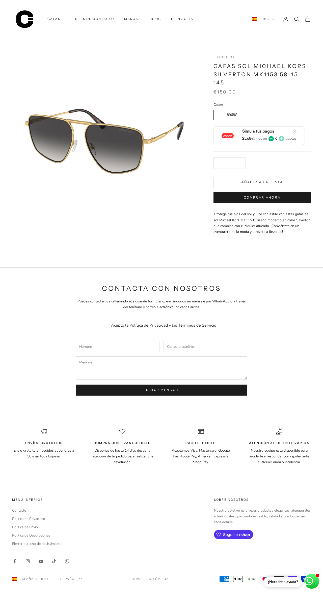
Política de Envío (25, 527)
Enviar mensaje (161, 390)
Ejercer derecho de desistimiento (37, 543)
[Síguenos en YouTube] (40, 561)
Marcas (132, 19)
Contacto (19, 510)
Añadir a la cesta (262, 182)
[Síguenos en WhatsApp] (67, 561)
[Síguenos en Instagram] (27, 561)
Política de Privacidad (148, 325)
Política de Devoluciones (31, 535)
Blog (156, 19)
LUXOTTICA (224, 57)
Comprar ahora (262, 197)
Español (68, 579)
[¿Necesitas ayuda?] (311, 581)
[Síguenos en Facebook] (14, 561)
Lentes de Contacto (92, 19)
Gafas (53, 19)
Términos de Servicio (197, 325)
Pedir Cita (182, 19)
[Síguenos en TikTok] (54, 561)
